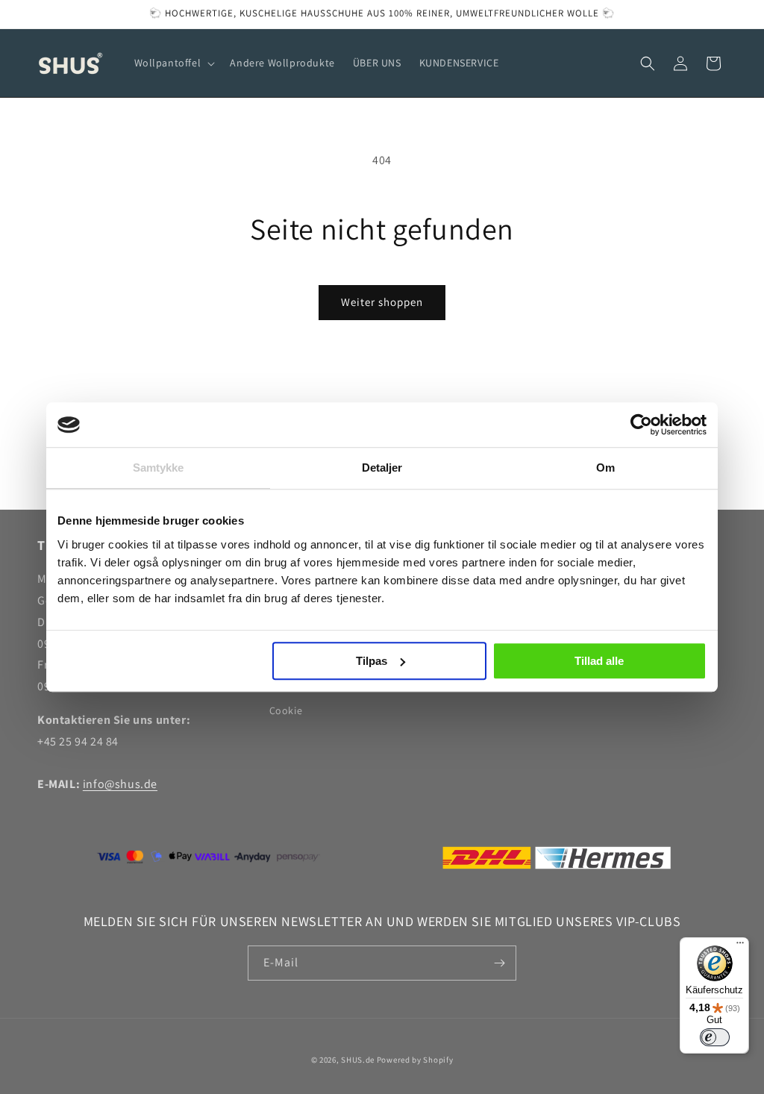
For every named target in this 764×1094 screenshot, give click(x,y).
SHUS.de (358, 1059)
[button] (173, 62)
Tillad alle (599, 660)
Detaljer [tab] (382, 467)
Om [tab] (605, 467)
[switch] (715, 1037)
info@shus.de (120, 784)
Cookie (286, 710)
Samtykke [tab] (158, 467)
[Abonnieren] (499, 963)
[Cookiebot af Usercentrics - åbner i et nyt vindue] (641, 424)
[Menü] (740, 946)
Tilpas (371, 660)
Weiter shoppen (382, 302)
